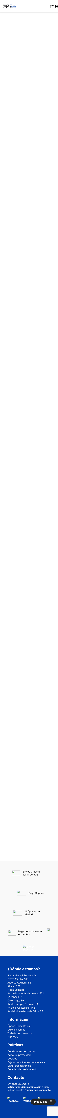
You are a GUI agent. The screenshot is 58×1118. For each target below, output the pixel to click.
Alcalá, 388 (14, 986)
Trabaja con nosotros (19, 1033)
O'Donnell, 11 (14, 996)
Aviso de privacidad (19, 1055)
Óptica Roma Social (18, 1026)
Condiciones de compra (21, 1051)
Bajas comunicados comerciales (26, 1062)
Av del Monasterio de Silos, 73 (25, 1011)
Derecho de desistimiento (22, 1069)
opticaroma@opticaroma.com (24, 1086)
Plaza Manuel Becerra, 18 (22, 975)
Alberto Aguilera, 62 (19, 982)
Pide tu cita (40, 1101)
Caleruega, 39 (15, 1000)
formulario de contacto (38, 1090)
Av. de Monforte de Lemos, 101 (25, 993)
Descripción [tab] (11, 176)
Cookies (12, 1058)
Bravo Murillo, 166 (17, 979)
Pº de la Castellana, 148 (21, 1007)
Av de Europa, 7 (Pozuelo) (22, 1004)
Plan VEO (12, 1036)
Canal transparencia (19, 1065)
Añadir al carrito (29, 158)
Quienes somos (16, 1029)
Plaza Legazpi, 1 (16, 989)
